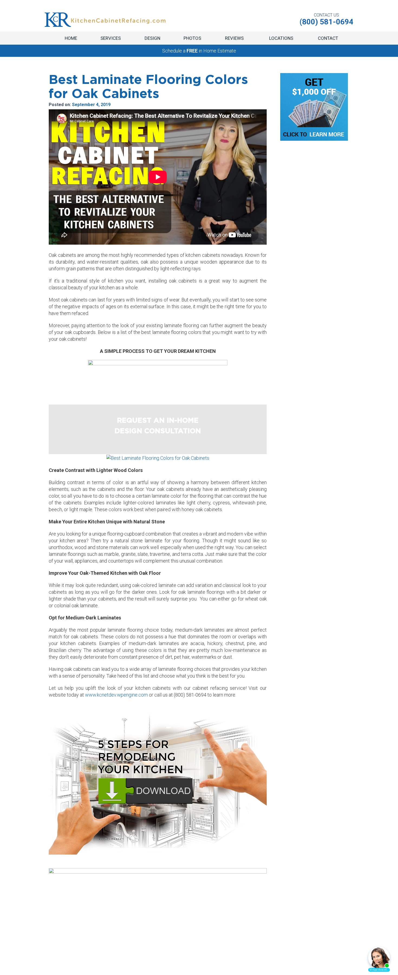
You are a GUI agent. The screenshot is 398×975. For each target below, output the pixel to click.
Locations (281, 38)
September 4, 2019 (91, 104)
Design (152, 38)
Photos (192, 38)
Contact (328, 38)
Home (71, 38)
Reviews (234, 38)
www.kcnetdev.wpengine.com (116, 695)
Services (110, 38)
